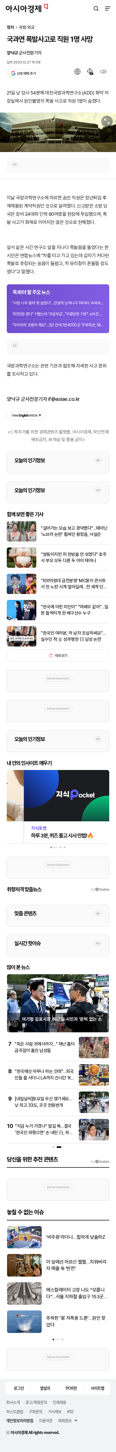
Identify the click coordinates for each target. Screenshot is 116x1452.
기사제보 (54, 1411)
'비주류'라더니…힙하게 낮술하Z (75, 1237)
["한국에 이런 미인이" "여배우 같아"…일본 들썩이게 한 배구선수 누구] (21, 619)
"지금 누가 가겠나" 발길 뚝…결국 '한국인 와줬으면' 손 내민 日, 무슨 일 (44, 1132)
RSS (70, 1411)
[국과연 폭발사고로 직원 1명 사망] (58, 132)
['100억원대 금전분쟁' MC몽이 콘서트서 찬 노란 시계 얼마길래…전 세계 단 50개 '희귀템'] (21, 593)
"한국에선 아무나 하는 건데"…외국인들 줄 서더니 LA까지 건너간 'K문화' (45, 1078)
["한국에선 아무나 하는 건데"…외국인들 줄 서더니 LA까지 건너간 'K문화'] (94, 1084)
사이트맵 (97, 1388)
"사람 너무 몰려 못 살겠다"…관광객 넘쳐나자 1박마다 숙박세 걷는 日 (58, 303)
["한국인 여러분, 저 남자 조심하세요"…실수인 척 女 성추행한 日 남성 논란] (21, 645)
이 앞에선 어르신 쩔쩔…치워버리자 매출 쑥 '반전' (76, 1265)
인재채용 (59, 1402)
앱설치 (45, 1388)
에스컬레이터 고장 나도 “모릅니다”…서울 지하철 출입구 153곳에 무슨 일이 (77, 1293)
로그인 (19, 1388)
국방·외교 (27, 27)
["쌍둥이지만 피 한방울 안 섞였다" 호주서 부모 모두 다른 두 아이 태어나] (21, 566)
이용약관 (45, 1420)
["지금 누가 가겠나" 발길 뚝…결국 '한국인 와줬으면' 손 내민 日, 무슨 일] (94, 1139)
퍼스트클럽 (14, 1411)
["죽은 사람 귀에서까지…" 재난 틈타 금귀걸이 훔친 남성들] (94, 1057)
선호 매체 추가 (26, 73)
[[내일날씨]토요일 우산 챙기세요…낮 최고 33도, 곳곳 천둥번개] (94, 1112)
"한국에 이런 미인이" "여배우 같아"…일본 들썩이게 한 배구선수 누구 (74, 610)
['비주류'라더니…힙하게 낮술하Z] (24, 1247)
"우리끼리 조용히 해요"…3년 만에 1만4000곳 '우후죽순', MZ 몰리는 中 (58, 325)
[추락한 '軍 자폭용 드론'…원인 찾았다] (24, 1332)
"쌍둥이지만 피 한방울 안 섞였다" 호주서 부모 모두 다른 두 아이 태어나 (73, 557)
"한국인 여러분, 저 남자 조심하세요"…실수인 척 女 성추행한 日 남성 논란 (73, 636)
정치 (10, 27)
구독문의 (35, 1411)
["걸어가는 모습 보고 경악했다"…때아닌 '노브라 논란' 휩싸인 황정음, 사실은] (21, 540)
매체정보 (65, 1420)
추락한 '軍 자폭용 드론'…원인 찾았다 (76, 1321)
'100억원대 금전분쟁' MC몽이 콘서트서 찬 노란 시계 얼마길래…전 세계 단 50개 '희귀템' (73, 584)
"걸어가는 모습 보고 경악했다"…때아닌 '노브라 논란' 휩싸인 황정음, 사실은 (74, 531)
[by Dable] (100, 1161)
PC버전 (71, 1388)
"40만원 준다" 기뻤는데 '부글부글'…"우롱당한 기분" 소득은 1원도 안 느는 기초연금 (58, 314)
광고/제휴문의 (36, 1402)
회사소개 (13, 1402)
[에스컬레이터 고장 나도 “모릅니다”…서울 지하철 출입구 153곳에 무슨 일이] (24, 1303)
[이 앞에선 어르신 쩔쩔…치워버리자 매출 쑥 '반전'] (24, 1275)
